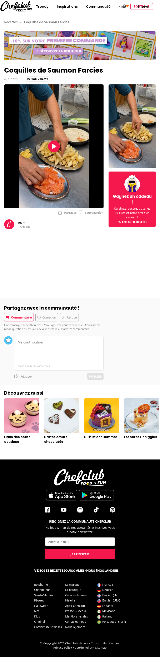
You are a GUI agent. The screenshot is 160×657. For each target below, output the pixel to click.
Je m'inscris (80, 554)
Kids (37, 616)
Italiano (107, 616)
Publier (95, 376)
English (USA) (111, 600)
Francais (108, 585)
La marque (72, 585)
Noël (37, 611)
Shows (143, 6)
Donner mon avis (38, 78)
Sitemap (101, 648)
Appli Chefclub (75, 606)
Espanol (107, 606)
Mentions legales (76, 616)
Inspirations (67, 6)
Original (39, 622)
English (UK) (110, 595)
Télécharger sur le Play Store (96, 495)
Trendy (42, 6)
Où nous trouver (76, 595)
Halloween (41, 606)
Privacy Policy (62, 648)
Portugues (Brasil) (114, 622)
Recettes (19, 6)
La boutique (73, 590)
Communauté (98, 6)
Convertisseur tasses (48, 627)
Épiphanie (41, 585)
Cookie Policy (83, 648)
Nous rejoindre (75, 627)
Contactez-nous (75, 622)
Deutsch (107, 590)
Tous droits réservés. (105, 643)
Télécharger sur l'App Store (61, 495)
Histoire (70, 600)
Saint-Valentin (43, 595)
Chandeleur (42, 590)
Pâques (39, 600)
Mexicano (108, 611)
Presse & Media (75, 611)
